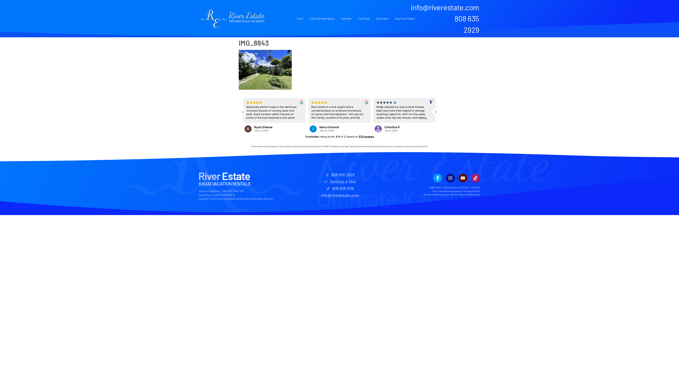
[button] (435, 112)
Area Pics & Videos (405, 18)
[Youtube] (463, 178)
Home (300, 18)
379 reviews (366, 136)
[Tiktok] (475, 178)
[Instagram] (450, 178)
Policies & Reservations (322, 18)
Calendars (346, 18)
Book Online (382, 18)
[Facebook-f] (437, 178)
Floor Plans (364, 18)
